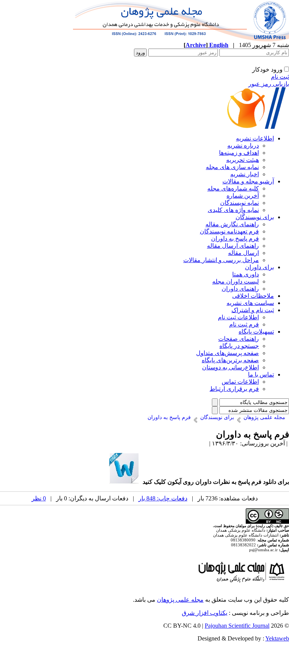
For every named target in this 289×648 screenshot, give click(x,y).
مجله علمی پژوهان (180, 599)
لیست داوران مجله (235, 281)
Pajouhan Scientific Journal (237, 625)
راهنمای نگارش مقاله (232, 224)
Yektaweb (277, 638)
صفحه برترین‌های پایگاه (230, 360)
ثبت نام (280, 76)
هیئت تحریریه (242, 160)
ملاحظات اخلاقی (253, 296)
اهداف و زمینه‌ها (239, 152)
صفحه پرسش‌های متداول (227, 353)
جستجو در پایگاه (239, 346)
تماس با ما (261, 374)
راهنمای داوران (240, 288)
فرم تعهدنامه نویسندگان (229, 231)
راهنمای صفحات (238, 338)
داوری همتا (245, 274)
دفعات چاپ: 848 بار (162, 498)
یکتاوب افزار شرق (204, 613)
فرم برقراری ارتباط (234, 389)
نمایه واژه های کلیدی (233, 210)
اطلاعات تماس (240, 381)
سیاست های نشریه (250, 303)
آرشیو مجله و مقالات (248, 181)
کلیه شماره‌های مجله (233, 188)
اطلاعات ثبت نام (238, 317)
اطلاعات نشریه (255, 138)
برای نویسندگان (255, 217)
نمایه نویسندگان (239, 203)
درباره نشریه (243, 145)
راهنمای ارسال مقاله (233, 245)
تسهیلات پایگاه (256, 331)
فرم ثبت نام (244, 324)
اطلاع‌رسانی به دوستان (230, 367)
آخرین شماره (243, 195)
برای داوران (259, 267)
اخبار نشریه (244, 174)
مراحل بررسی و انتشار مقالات (221, 260)
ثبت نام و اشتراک (252, 310)
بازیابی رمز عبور (268, 84)
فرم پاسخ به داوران (235, 238)
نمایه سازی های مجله (232, 167)
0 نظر (39, 498)
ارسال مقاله (243, 253)
